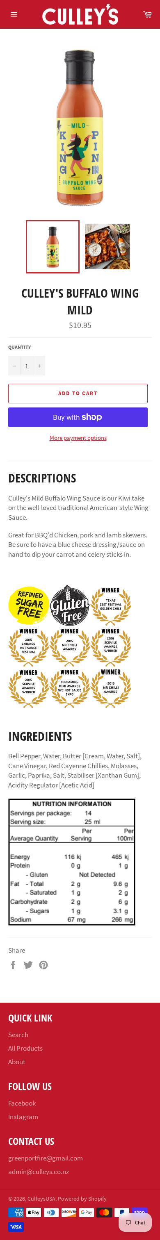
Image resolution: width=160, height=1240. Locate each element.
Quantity (19, 347)
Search (18, 1034)
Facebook (22, 1103)
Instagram (23, 1116)
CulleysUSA (41, 1198)
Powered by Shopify (82, 1198)
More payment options (78, 437)
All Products (25, 1048)
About (16, 1061)
